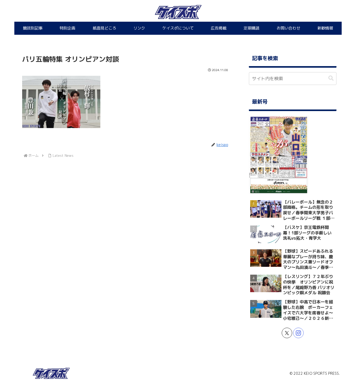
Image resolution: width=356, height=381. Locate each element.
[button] (331, 78)
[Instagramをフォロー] (298, 333)
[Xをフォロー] (287, 333)
